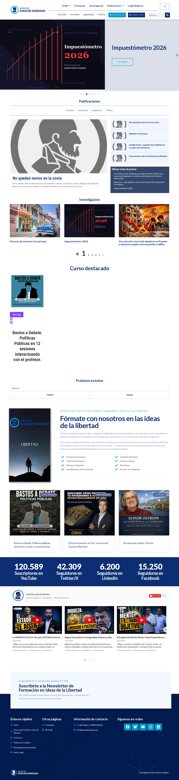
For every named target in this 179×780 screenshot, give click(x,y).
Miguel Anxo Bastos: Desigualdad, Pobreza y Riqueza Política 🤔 (89, 637)
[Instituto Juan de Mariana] (18, 595)
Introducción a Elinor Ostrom (138, 543)
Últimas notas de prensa (124, 169)
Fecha (130, 394)
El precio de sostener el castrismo (28, 241)
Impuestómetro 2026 (139, 47)
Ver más (16, 314)
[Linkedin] (158, 726)
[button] (1, 55)
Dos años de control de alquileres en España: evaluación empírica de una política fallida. (143, 243)
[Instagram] (150, 726)
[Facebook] (127, 726)
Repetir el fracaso (138, 133)
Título (50, 394)
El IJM (65, 5)
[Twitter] (135, 726)
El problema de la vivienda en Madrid (148, 156)
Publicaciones (114, 5)
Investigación (96, 5)
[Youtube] (142, 726)
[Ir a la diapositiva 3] (86, 94)
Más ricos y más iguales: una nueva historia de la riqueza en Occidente (139, 183)
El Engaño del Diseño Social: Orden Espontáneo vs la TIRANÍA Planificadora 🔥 (141, 637)
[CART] (164, 6)
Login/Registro (135, 5)
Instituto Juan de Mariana (38, 594)
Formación (79, 5)
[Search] (167, 15)
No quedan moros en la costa (37, 178)
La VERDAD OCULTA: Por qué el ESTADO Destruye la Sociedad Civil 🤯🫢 (37, 637)
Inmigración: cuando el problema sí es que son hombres (147, 146)
